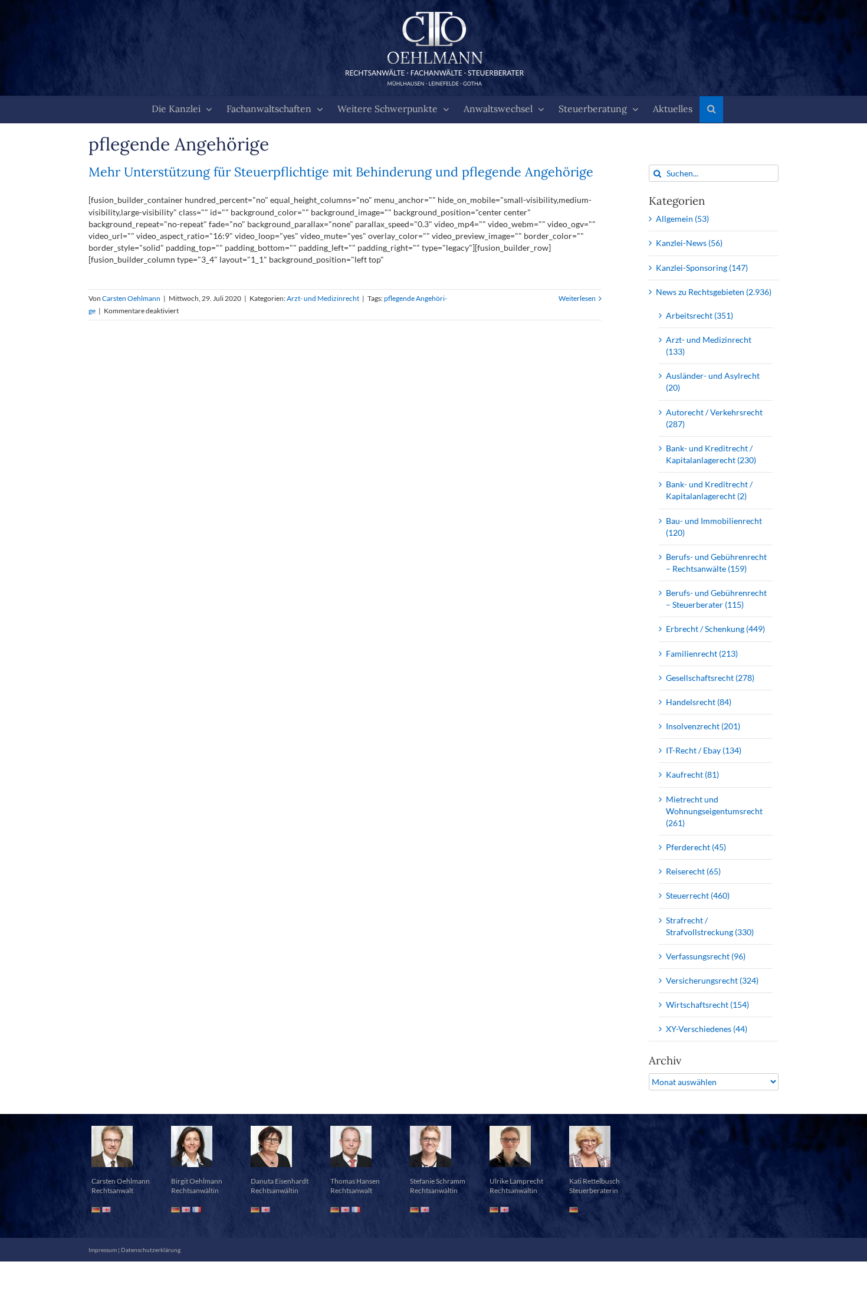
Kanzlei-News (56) (689, 243)
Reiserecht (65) (693, 871)
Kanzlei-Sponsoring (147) (702, 268)
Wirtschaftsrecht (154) (707, 1005)
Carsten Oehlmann (131, 298)
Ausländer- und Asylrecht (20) (713, 381)
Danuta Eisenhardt (279, 1181)
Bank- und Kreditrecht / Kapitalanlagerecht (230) (711, 454)
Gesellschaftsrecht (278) (710, 678)
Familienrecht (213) (702, 653)
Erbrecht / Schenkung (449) (715, 629)
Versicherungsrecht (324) (712, 980)
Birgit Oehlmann (196, 1181)
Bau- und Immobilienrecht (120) (714, 527)
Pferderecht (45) (696, 847)
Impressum (102, 1249)
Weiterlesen (577, 298)
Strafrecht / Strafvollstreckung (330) (710, 926)
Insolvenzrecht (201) (703, 726)
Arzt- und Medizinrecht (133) (708, 345)
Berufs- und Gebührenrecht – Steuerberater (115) (716, 599)
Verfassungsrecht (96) (706, 956)
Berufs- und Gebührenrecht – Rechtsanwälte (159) (716, 563)
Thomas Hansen (355, 1181)
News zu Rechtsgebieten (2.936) (713, 292)
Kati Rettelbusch (594, 1181)
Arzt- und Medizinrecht (323, 298)
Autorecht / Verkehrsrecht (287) (714, 418)
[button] (711, 109)
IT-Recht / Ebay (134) (703, 750)
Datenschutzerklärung (150, 1249)
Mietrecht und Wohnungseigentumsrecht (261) (714, 811)
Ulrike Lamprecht (516, 1181)
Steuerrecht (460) (698, 895)
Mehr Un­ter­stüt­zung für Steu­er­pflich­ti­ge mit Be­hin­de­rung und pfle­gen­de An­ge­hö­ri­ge (340, 171)
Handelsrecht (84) (698, 702)
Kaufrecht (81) (692, 774)
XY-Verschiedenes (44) (706, 1029)
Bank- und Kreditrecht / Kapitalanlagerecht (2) (709, 490)
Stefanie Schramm (437, 1181)
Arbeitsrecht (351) (699, 315)
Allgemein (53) (682, 219)
